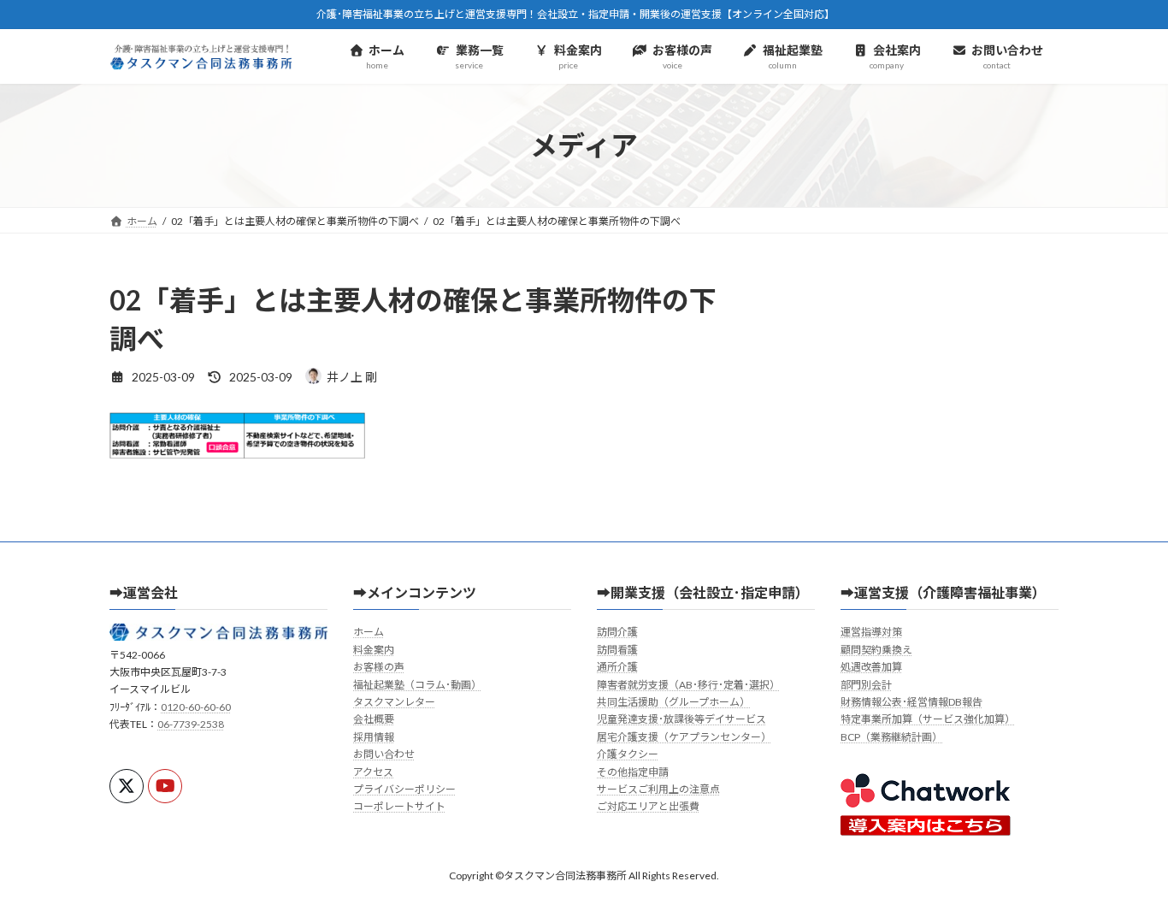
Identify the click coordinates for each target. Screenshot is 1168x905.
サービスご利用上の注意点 (658, 789)
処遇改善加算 (871, 666)
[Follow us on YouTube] (165, 786)
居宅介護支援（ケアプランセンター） (684, 736)
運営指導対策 (871, 631)
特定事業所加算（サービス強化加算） (928, 719)
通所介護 (617, 666)
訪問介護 (617, 631)
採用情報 (373, 736)
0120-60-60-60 (196, 706)
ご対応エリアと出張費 (648, 806)
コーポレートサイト (399, 806)
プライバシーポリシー (404, 789)
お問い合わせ (384, 754)
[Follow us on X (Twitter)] (126, 786)
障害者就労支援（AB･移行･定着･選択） (688, 683)
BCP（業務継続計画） (891, 736)
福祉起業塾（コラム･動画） (417, 683)
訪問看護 (617, 648)
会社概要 (373, 719)
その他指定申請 (633, 771)
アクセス (373, 771)
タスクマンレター (394, 701)
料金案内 (373, 648)
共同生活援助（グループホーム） (673, 701)
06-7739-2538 (190, 724)
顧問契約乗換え (876, 648)
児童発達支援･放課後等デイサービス (681, 719)
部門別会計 (866, 683)
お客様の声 (378, 666)
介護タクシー (627, 754)
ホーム (368, 631)
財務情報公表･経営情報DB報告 (911, 701)
